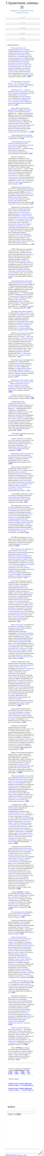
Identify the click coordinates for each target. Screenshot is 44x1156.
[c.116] (10, 1024)
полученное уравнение (15, 440)
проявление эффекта (14, 678)
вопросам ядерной (23, 544)
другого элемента (19, 326)
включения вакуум (13, 855)
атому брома (17, 366)
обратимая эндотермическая (17, 531)
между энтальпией (28, 217)
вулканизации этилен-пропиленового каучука (20, 281)
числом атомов (20, 603)
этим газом (11, 276)
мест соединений (28, 850)
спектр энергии (26, 1018)
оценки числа (24, 799)
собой (32, 207)
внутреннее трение (14, 1029)
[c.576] (10, 909)
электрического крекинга (15, 838)
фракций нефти (12, 110)
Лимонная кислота (16, 90)
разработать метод (14, 799)
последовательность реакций (17, 977)
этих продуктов (28, 125)
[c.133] (18, 888)
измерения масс (13, 596)
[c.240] (25, 1044)
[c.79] (16, 377)
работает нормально (23, 875)
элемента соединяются (24, 324)
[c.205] (10, 392)
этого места (19, 858)
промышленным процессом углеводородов (19, 142)
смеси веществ (25, 957)
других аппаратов (28, 475)
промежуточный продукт (25, 51)
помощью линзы (25, 261)
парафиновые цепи (14, 787)
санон (25, 147)
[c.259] (17, 1073)
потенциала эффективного (16, 695)
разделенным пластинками (16, 509)
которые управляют (14, 385)
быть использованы (18, 781)
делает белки (12, 717)
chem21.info (12, 1155)
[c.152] (22, 138)
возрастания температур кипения (19, 110)
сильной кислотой (13, 204)
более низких (15, 298)
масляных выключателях (15, 813)
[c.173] (29, 76)
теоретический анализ (27, 482)
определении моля (13, 613)
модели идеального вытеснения (17, 550)
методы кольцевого (14, 786)
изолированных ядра (14, 651)
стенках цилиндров (15, 375)
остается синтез (25, 529)
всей (21, 385)
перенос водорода (23, 460)
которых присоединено (22, 365)
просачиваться (12, 870)
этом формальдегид (26, 715)
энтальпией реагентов (22, 219)
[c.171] (16, 105)
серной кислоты (13, 1043)
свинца (10, 373)
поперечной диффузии (23, 557)
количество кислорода (23, 63)
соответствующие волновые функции (19, 1009)
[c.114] (31, 977)
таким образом (22, 311)
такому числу (12, 601)
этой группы (21, 336)
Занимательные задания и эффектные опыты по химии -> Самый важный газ (20, 1084)
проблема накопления (24, 1053)
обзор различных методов (25, 777)
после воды (12, 172)
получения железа (28, 190)
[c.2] (28, 1073)
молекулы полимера (26, 971)
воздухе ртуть (29, 254)
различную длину (25, 972)
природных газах (22, 412)
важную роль (16, 982)
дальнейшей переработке (15, 121)
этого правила (22, 328)
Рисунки (22, 23)
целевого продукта (19, 952)
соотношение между (14, 824)
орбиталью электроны (15, 699)
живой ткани (12, 390)
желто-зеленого (18, 350)
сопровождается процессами (17, 403)
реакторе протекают (14, 478)
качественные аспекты (15, 1001)
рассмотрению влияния (15, 572)
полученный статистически (16, 487)
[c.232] (19, 450)
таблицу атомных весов (26, 313)
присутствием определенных (23, 833)
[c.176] (32, 398)
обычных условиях (23, 371)
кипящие (30, 113)
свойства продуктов (20, 299)
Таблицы (22, 28)
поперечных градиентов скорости (18, 559)
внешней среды (13, 70)
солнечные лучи (13, 262)
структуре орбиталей (19, 665)
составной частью (22, 714)
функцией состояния (20, 215)
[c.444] (13, 992)
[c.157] (22, 934)
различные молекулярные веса (17, 960)
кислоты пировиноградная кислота (17, 48)
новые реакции (17, 197)
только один (18, 687)
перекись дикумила (24, 284)
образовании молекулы (26, 323)
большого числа (13, 942)
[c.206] (15, 843)
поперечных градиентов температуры (18, 554)
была (9, 150)
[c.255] (19, 430)
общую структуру (25, 959)
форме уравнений (21, 485)
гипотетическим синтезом (16, 234)
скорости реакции (22, 447)
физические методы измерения (17, 472)
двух (18, 363)
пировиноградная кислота (16, 58)
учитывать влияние (14, 950)
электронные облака (14, 645)
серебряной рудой (18, 905)
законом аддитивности (18, 225)
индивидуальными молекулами (17, 589)
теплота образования (25, 236)
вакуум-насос (12, 875)
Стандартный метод (17, 804)
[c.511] (21, 658)
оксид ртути (12, 257)
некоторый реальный (24, 766)
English (22, 39)
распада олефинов (13, 423)
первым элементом (25, 984)
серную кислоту (17, 168)
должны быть (19, 851)
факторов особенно (28, 562)
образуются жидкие (14, 522)
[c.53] (21, 749)
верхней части (28, 264)
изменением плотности (20, 826)
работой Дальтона (18, 316)
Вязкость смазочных (17, 1027)
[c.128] (20, 772)
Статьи (22, 17)
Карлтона (11, 794)
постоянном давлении (25, 214)
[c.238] (22, 1072)
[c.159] (30, 153)
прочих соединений (18, 56)
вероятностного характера (16, 964)
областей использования (15, 125)
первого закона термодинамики (17, 210)
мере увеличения (13, 406)
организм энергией (24, 96)
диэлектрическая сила (26, 819)
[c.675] (23, 917)
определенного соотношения (25, 668)
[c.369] (27, 801)
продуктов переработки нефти (17, 131)
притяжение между (21, 640)
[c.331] (10, 463)
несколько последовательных (17, 224)
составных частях (18, 381)
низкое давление (19, 880)
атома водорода (18, 624)
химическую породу (14, 1039)
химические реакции (25, 480)
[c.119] (24, 722)
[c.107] (21, 435)
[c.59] (25, 577)
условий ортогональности (25, 682)
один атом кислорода (24, 66)
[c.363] (17, 545)
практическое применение (22, 913)
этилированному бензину (23, 368)
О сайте (22, 33)
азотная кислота (13, 175)
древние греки (12, 200)
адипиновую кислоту (14, 148)
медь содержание (21, 895)
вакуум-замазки (19, 861)
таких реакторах (25, 567)
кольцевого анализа (16, 798)
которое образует (24, 83)
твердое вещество (25, 355)
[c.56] (25, 86)
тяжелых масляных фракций (16, 782)
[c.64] (16, 1072)
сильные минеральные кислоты (24, 194)
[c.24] (20, 184)
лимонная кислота (18, 101)
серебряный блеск (13, 907)
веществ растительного (15, 182)
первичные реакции (14, 457)
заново (30, 537)
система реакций (22, 95)
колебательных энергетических (17, 1020)
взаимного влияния (20, 628)
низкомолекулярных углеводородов (18, 520)
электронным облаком (24, 641)
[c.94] (28, 1072)
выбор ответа (25, 739)
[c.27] (18, 621)
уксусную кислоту (20, 180)
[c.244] (27, 532)
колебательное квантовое (15, 1023)
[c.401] (23, 1073)
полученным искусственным (16, 986)
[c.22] (32, 244)
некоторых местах (13, 898)
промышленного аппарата (22, 443)
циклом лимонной (26, 103)
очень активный (28, 340)
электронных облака (27, 635)
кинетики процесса (14, 484)
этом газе (11, 273)
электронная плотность (23, 656)
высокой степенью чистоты (16, 814)
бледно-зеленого (28, 338)
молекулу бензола (13, 85)
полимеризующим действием (17, 519)
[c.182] (32, 132)
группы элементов (22, 333)
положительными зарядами (25, 633)
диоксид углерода (21, 242)
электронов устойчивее (26, 648)
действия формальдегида (15, 710)
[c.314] (28, 308)
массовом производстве (27, 945)
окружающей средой (14, 497)
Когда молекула (19, 53)
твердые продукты (27, 522)
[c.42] (10, 278)
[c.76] (25, 502)
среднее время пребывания (16, 448)
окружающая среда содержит (20, 61)
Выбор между (15, 937)
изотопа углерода (13, 604)
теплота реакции (25, 212)
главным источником (23, 927)
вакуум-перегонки (26, 848)
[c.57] (31, 330)
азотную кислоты (13, 177)
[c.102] (19, 705)
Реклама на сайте (21, 1155)
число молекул (20, 616)
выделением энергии (24, 54)
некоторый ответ (21, 764)
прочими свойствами (25, 1036)
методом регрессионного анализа (19, 488)
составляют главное (22, 388)
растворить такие (13, 199)
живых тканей (28, 381)
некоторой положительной (25, 702)
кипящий (27, 111)
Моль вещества (23, 599)
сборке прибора (13, 848)
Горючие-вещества (21, 271)
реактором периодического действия (17, 938)
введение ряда (20, 499)
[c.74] (28, 490)
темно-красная (27, 353)
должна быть (27, 294)
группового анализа (21, 779)
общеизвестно (12, 1041)
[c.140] (10, 1073)
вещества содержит (22, 614)
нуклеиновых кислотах (22, 383)
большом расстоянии (14, 626)
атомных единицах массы (16, 586)
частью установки (21, 470)
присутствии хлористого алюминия (19, 418)
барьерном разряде (14, 529)
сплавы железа (16, 915)
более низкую (17, 650)
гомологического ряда (14, 145)
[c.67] (19, 356)
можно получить (13, 130)
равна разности (18, 217)
